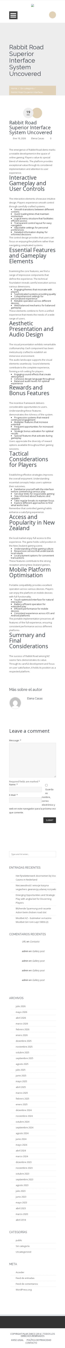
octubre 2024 (22, 1121)
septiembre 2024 (24, 1127)
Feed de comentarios (27, 1283)
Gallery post (38, 951)
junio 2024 (21, 1139)
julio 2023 (20, 1191)
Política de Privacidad (39, 1340)
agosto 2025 (22, 1064)
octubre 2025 (22, 1052)
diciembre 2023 (24, 1162)
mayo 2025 (21, 1081)
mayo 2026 (21, 1012)
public (19, 1240)
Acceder (20, 1272)
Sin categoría (27, 88)
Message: (15, 740)
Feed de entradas (25, 1278)
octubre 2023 (22, 1173)
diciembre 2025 (24, 1040)
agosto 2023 (22, 1185)
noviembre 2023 (24, 1167)
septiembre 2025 (24, 1058)
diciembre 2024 (24, 1110)
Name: (13, 784)
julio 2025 (20, 1069)
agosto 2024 (22, 1133)
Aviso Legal (17, 1340)
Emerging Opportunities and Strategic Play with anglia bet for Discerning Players (35, 898)
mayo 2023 (21, 1202)
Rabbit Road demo (38, 149)
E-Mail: (13, 795)
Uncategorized (23, 1251)
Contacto (34, 941)
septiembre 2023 (24, 1179)
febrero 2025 (22, 1098)
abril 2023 (21, 1208)
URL (24, 941)
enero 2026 (22, 1035)
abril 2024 (21, 1150)
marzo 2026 (22, 1023)
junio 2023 (21, 1196)
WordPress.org (24, 1289)
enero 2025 (22, 1104)
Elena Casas (37, 138)
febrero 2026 (22, 1029)
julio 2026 (20, 1006)
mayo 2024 (21, 1144)
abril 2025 (21, 1087)
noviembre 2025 (24, 1046)
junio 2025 (21, 1075)
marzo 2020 (22, 1214)
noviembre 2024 (24, 1115)
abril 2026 (21, 1017)
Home (14, 88)
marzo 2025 (22, 1092)
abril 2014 (21, 1219)
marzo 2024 (22, 1156)
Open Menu (13, 15)
